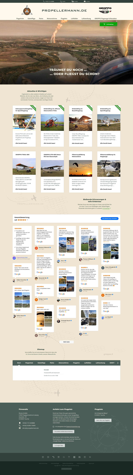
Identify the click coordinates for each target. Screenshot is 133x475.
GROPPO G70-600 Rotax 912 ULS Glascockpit (52, 155)
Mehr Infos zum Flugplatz (103, 420)
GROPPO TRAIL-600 (22, 154)
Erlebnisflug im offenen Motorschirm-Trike (52, 109)
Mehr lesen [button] (106, 241)
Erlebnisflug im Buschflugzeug (77, 109)
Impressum (91, 463)
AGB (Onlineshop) (43, 463)
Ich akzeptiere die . (67, 426)
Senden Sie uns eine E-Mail (51, 375)
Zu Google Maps (58, 445)
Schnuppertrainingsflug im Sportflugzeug (24, 109)
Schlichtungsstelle (81, 463)
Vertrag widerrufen (66, 468)
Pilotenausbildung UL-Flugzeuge (108, 155)
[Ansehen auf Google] (40, 242)
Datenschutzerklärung (68, 463)
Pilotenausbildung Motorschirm (78, 155)
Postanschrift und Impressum (52, 372)
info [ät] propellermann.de (30, 428)
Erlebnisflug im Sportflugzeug (105, 109)
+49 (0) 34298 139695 (29, 425)
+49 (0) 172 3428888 (49, 1)
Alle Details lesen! (21, 143)
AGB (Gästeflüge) (55, 463)
